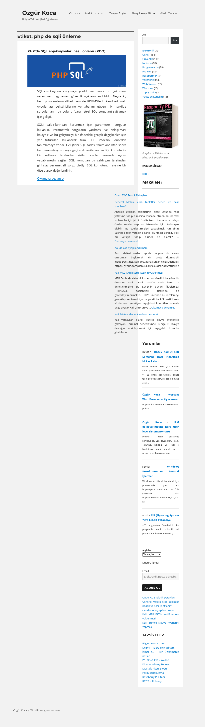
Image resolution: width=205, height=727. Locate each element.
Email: (145, 571)
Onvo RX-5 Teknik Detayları (131, 195)
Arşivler (146, 550)
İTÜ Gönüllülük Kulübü (155, 660)
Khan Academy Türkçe (155, 664)
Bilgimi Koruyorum (153, 643)
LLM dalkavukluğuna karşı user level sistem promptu (160, 426)
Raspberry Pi (141, 13)
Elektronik (148, 50)
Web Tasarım (149, 84)
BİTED (145, 174)
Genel (145, 54)
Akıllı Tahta (168, 13)
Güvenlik (147, 59)
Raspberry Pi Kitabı (153, 677)
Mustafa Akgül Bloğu (154, 668)
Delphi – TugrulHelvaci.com (158, 647)
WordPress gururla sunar (45, 710)
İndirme (147, 63)
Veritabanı (148, 80)
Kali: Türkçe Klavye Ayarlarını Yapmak (136, 314)
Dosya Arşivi (118, 13)
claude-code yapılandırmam (131, 248)
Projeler (147, 71)
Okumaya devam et (50, 178)
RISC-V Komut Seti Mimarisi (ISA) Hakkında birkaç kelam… (160, 356)
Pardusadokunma (153, 673)
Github (74, 13)
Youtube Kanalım (152, 96)
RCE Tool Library (152, 681)
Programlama (150, 67)
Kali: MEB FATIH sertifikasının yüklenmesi (139, 272)
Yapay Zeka (149, 92)
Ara (144, 35)
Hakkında (92, 13)
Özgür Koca (39, 12)
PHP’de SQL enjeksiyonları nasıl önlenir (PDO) (66, 51)
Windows (147, 88)
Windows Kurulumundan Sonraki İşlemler (160, 471)
